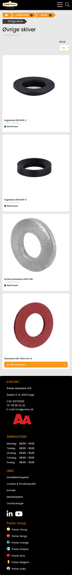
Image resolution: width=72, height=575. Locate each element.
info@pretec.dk (24, 409)
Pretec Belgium (20, 562)
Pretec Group (19, 529)
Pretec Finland (20, 549)
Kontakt (11, 490)
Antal (62, 41)
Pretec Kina (18, 555)
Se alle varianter (16, 364)
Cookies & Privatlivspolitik (21, 484)
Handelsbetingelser (18, 477)
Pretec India (19, 568)
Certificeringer (15, 503)
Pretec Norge (19, 536)
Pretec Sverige (20, 542)
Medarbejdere (15, 497)
